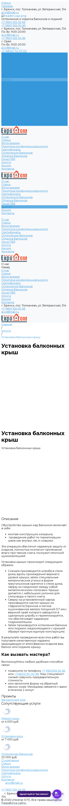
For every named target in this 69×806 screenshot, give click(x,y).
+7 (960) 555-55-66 (13, 308)
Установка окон (12, 736)
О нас (5, 92)
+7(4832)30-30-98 (26, 674)
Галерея (7, 6)
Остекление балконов (17, 108)
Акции (6, 121)
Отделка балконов (14, 111)
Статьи (6, 3)
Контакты (7, 124)
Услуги (6, 117)
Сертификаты (11, 66)
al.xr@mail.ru (10, 12)
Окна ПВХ (8, 114)
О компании (10, 760)
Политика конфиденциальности (24, 63)
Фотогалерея (10, 60)
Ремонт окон (10, 718)
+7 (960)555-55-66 (53, 670)
